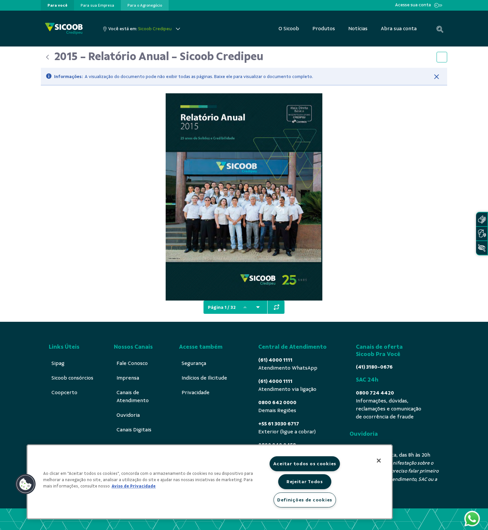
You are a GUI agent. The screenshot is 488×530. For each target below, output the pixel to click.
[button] (25, 484)
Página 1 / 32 (222, 307)
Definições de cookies (304, 499)
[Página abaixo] (258, 307)
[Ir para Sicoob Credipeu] (64, 29)
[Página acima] (245, 307)
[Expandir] (276, 307)
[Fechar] (436, 76)
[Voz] (481, 233)
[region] (210, 481)
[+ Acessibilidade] (481, 248)
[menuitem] (57, 5)
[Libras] (481, 219)
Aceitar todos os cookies (304, 463)
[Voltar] (47, 57)
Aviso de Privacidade (134, 486)
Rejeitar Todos (304, 481)
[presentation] (57, 5)
